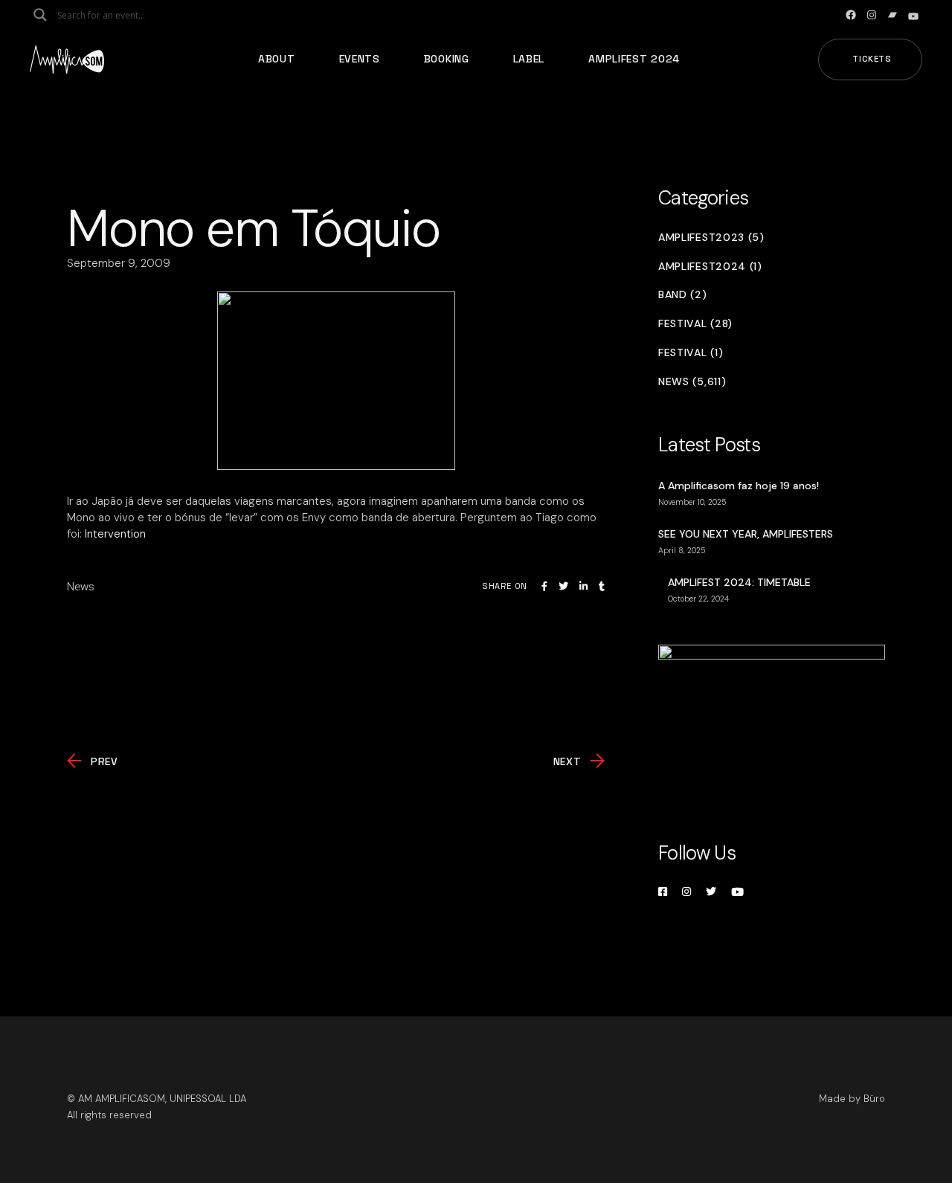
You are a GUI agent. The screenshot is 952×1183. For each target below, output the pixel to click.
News (80, 586)
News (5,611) (692, 381)
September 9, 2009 (118, 263)
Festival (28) (695, 323)
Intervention (115, 533)
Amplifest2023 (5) (711, 237)
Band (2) (682, 295)
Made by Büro (852, 1098)
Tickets (872, 59)
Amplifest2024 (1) (710, 266)
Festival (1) (690, 352)
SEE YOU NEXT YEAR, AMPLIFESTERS (745, 534)
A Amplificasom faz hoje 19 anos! (738, 485)
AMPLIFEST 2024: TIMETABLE (739, 582)
